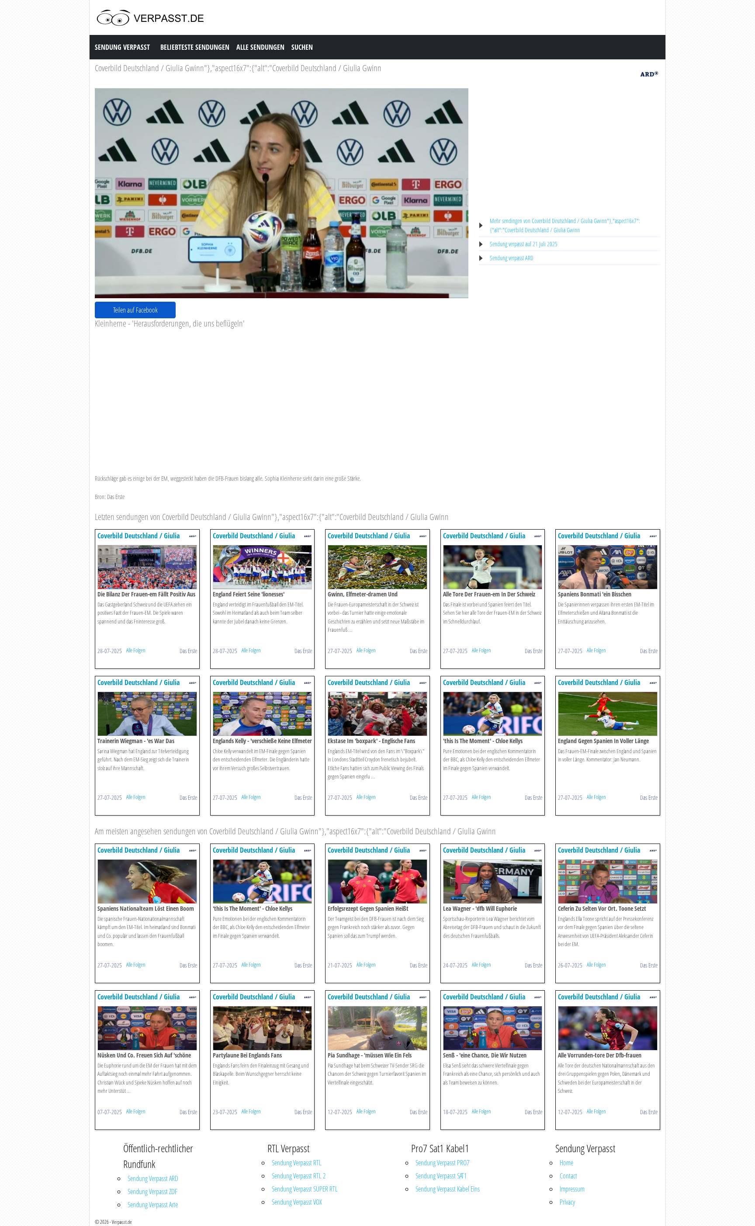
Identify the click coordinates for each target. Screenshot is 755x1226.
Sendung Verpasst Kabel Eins (448, 1189)
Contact (568, 1176)
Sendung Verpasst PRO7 (442, 1162)
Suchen (302, 47)
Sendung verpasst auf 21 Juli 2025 (524, 244)
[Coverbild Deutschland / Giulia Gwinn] (147, 566)
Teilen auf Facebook (135, 310)
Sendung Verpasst (122, 47)
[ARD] (649, 73)
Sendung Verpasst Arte (153, 1204)
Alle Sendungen (260, 47)
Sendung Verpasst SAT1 (441, 1176)
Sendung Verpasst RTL (297, 1162)
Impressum (572, 1189)
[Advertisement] (281, 394)
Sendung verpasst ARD (511, 258)
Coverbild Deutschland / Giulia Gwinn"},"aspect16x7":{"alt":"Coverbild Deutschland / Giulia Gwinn (238, 68)
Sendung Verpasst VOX (297, 1202)
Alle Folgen (135, 650)
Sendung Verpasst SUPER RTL (305, 1189)
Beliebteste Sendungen (194, 47)
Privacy (567, 1202)
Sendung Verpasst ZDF (152, 1191)
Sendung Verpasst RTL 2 (299, 1176)
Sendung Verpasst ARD (153, 1178)
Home (566, 1162)
